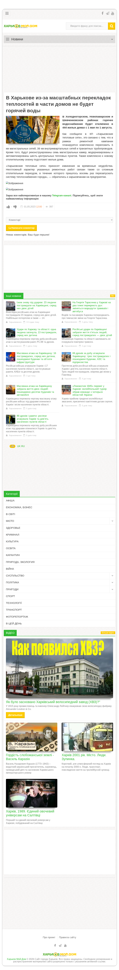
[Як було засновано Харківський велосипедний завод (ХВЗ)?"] (59, 668)
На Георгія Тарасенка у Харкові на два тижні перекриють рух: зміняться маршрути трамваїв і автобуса (91, 307)
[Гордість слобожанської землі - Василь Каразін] (31, 737)
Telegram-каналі (61, 195)
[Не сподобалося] (15, 206)
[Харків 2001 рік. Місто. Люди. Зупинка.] (87, 737)
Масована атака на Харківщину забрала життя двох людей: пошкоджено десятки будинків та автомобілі (35, 390)
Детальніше (15, 715)
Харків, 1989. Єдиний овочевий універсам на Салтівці (30, 813)
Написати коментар (23, 228)
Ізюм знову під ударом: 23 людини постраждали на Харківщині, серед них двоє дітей (36, 305)
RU (23, 446)
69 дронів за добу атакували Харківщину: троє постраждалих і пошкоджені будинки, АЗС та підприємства (91, 357)
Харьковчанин (15, 322)
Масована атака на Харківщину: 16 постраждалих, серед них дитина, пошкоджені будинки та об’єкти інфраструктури (36, 357)
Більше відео (108, 633)
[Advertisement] (59, 69)
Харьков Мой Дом (16, 959)
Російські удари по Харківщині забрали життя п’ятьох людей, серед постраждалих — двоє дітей (92, 332)
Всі (112, 296)
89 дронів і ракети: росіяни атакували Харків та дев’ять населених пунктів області (32, 418)
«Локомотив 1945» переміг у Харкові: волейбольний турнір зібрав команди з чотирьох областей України (89, 390)
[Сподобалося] (8, 206)
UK (12, 446)
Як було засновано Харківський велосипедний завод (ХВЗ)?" (53, 702)
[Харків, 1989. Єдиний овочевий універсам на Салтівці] (31, 793)
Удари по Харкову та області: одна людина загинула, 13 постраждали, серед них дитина (37, 332)
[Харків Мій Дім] (20, 26)
